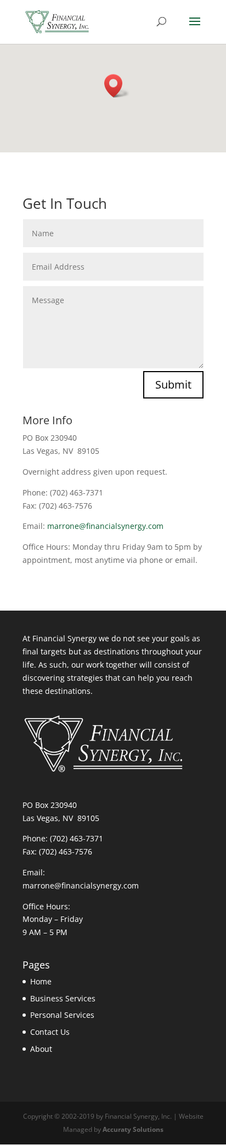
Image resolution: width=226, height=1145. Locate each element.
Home (41, 981)
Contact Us (50, 1032)
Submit (173, 384)
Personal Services (62, 1015)
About (41, 1049)
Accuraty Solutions (133, 1129)
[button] (117, 86)
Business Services (62, 998)
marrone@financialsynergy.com (105, 526)
